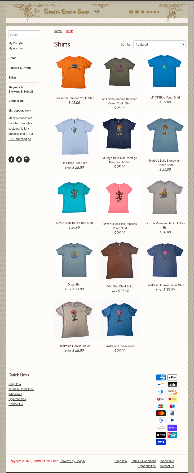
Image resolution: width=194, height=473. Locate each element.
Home (13, 58)
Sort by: (126, 44)
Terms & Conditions (21, 389)
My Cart (16, 43)
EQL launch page (20, 139)
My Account (16, 48)
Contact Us (16, 100)
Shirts (13, 77)
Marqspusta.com (20, 110)
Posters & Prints (20, 68)
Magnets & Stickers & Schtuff (21, 89)
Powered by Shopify (72, 461)
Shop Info (15, 384)
